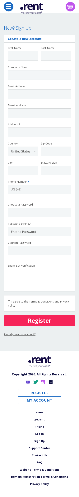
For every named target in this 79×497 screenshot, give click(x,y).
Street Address (17, 105)
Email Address (16, 86)
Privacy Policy (39, 484)
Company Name (18, 67)
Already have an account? (19, 334)
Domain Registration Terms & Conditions (39, 476)
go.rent (39, 419)
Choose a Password (20, 204)
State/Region (49, 162)
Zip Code (46, 143)
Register (39, 392)
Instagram (43, 382)
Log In (39, 434)
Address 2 (14, 124)
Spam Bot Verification (21, 265)
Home (39, 412)
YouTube (28, 382)
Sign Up (39, 441)
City (10, 162)
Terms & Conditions (41, 301)
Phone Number (18, 181)
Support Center (39, 448)
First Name (15, 48)
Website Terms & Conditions (39, 469)
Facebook (50, 382)
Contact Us (39, 455)
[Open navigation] (8, 6)
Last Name (48, 48)
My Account (39, 400)
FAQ (39, 462)
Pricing (39, 426)
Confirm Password (19, 242)
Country (13, 143)
